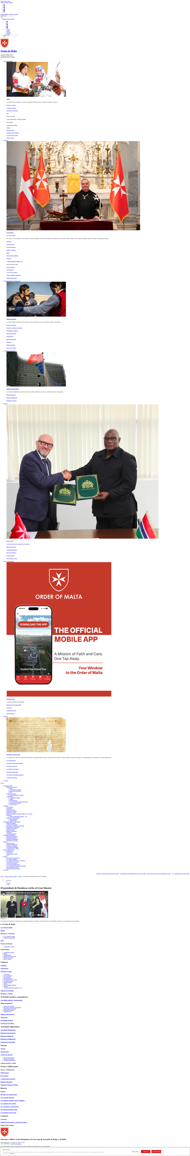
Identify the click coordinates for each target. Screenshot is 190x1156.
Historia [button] (4, 1088)
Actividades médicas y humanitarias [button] (14, 997)
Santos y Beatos (10, 138)
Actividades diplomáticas (12, 549)
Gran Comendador (8, 975)
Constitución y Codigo (9, 946)
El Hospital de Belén (11, 345)
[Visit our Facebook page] (4, 5)
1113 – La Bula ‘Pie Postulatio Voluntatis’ (16, 866)
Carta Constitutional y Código (17, 795)
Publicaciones (10, 851)
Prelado (8, 127)
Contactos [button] (4, 1116)
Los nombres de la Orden (12, 766)
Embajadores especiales (12, 400)
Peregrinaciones (10, 130)
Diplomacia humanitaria (13, 389)
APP (8, 855)
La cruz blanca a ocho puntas (13, 769)
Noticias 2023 (5, 1052)
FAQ (7, 113)
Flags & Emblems (8, 982)
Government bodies (8, 981)
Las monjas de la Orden (12, 135)
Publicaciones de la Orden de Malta (14, 705)
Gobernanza (9, 241)
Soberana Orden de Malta (7, 2)
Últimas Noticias (10, 541)
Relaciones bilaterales (11, 394)
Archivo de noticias (11, 555)
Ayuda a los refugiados (11, 325)
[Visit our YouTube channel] (4, 7)
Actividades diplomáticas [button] (10, 1027)
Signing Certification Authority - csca (15, 261)
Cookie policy (12, 1153)
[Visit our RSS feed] (4, 11)
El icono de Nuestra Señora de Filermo (19, 801)
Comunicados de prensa (12, 854)
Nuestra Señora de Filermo (13, 133)
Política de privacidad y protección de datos (14, 1122)
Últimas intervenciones (12, 844)
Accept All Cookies (156, 1151)
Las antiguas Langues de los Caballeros (16, 860)
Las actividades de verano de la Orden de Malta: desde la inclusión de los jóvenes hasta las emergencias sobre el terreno (159, 873)
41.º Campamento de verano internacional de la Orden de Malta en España (112, 873)
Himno (8, 252)
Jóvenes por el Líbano (11, 348)
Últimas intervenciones (11, 547)
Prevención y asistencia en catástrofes (15, 825)
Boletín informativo (6, 1082)
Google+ (9, 883)
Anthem (5, 983)
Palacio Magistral (11, 267)
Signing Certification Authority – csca (18, 816)
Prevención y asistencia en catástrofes (14, 327)
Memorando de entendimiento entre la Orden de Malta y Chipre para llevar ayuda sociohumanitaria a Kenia (69, 873)
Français (11, 14)
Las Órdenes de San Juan (12, 867)
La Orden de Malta (8, 61)
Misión (11, 788)
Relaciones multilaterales (12, 397)
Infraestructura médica (11, 333)
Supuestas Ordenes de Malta (13, 868)
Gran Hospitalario (8, 978)
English (2, 14)
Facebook (9, 880)
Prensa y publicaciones (9, 561)
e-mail (8, 884)
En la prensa (9, 707)
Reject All (146, 1151)
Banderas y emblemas (11, 250)
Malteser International (11, 339)
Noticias (5, 403)
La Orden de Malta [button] (8, 924)
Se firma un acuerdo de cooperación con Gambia (18, 544)
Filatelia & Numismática (12, 278)
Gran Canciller (7, 977)
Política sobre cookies (7, 1125)
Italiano (7, 14)
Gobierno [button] (4, 962)
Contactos (6, 780)
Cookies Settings (135, 1151)
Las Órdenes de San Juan (12, 777)
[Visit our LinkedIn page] (4, 10)
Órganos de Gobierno (11, 247)
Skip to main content (5, 1)
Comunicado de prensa (11, 710)
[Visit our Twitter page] (4, 6)
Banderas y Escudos (11, 812)
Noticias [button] (4, 1045)
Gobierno (6, 140)
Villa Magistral (10, 269)
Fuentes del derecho (11, 793)
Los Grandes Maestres (11, 760)
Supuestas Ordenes (10, 713)
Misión (8, 99)
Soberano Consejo (10, 244)
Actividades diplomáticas (9, 351)
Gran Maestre (10, 232)
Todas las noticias (11, 843)
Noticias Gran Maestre (11, 552)
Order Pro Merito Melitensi (10, 985)
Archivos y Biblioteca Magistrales (14, 275)
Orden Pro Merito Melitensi (12, 255)
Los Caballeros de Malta (15, 789)
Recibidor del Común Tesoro (10, 979)
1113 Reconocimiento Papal (12, 772)
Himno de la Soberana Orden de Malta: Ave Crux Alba (19, 813)
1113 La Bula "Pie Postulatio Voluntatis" (15, 774)
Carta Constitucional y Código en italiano (16, 119)
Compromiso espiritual (12, 125)
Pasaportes (9, 258)
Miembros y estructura (12, 787)
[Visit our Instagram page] (4, 9)
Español (16, 14)
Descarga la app (11, 699)
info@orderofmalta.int (16, 1143)
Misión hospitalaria (11, 319)
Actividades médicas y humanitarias (12, 281)
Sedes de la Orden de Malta (13, 817)
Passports (6, 986)
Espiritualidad (10, 796)
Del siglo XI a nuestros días (13, 754)
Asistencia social (10, 336)
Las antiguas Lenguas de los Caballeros (15, 763)
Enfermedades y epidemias (12, 330)
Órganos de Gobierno (12, 811)
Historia (5, 716)
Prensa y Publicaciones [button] (9, 1066)
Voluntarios (9, 342)
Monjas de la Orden (8, 957)
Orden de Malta (9, 51)
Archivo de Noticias (6, 1055)
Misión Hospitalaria (11, 823)
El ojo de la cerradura (12, 272)
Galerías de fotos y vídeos (12, 558)
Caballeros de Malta (11, 108)
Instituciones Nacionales (12, 110)
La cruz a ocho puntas (12, 863)
